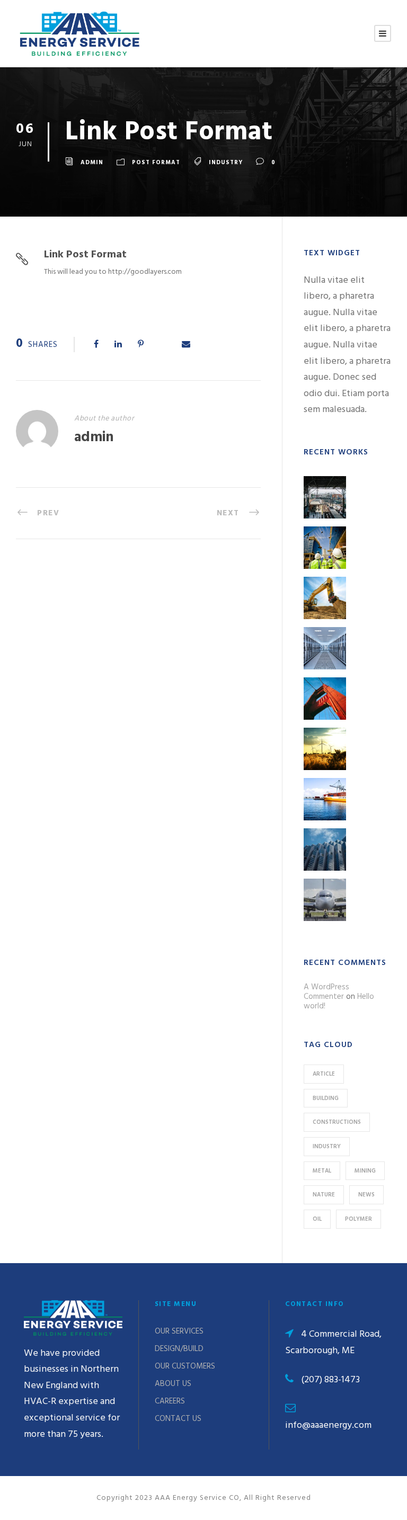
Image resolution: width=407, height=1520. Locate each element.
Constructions (337, 1122)
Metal (322, 1171)
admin (92, 162)
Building (326, 1098)
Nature (324, 1195)
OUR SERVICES (179, 1331)
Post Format (156, 162)
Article (324, 1074)
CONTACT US (178, 1418)
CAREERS (170, 1401)
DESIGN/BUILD (179, 1349)
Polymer (358, 1219)
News (366, 1195)
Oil (317, 1219)
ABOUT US (173, 1384)
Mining (365, 1171)
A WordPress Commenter (326, 992)
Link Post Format (85, 254)
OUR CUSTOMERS (185, 1366)
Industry (226, 162)
